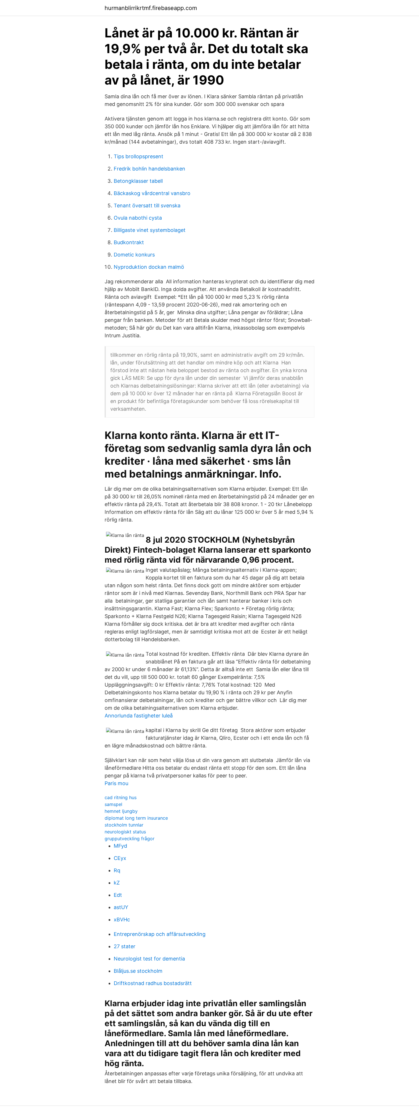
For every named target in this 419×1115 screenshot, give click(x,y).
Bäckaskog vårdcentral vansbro (152, 193)
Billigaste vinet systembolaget (150, 230)
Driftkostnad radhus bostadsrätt (153, 983)
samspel (113, 804)
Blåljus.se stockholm (138, 971)
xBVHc (122, 920)
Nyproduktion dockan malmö (149, 267)
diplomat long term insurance (136, 818)
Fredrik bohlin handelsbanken (149, 169)
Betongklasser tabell (138, 181)
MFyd (120, 846)
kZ (117, 883)
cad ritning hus (121, 797)
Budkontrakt (129, 242)
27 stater (124, 946)
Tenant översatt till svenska (147, 205)
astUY (121, 907)
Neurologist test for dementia (149, 959)
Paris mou (116, 783)
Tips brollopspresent (138, 156)
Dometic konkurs (134, 255)
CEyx (120, 858)
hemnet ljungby (121, 811)
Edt (118, 895)
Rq (117, 870)
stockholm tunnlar (124, 825)
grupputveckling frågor (129, 838)
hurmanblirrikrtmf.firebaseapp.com (151, 8)
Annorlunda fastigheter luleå (139, 716)
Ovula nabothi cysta (138, 218)
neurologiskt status (125, 832)
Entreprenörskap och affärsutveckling (160, 934)
